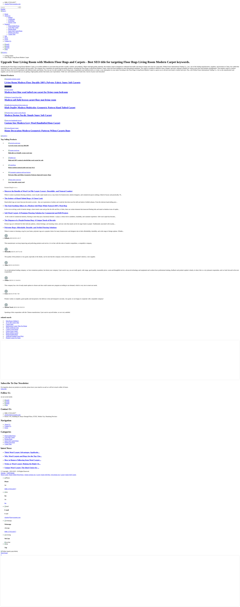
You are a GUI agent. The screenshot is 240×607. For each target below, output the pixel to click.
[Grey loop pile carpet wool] (14, 180)
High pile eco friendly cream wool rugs (20, 153)
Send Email (4, 553)
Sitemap (3, 473)
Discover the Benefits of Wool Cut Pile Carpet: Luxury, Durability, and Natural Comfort (38, 191)
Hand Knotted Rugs (12, 334)
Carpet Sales (9, 324)
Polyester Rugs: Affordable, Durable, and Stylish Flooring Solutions (30, 228)
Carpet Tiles (11, 34)
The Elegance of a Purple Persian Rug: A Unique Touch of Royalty (30, 220)
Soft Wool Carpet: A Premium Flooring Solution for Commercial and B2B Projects (36, 213)
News (6, 38)
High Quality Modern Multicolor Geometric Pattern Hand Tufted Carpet (39, 107)
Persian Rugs (12, 29)
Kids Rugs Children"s (12, 321)
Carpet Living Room (12, 329)
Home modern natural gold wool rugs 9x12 (21, 167)
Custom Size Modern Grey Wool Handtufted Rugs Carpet (32, 123)
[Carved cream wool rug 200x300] (14, 143)
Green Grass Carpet (12, 331)
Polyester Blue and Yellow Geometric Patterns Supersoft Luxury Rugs (29, 175)
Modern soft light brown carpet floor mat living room (30, 100)
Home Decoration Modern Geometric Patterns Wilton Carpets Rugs (37, 130)
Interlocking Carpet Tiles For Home (16, 326)
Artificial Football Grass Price (15, 336)
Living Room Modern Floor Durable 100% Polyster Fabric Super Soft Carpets (42, 82)
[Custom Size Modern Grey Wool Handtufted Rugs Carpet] (13, 120)
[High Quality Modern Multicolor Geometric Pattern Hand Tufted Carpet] (16, 105)
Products (7, 24)
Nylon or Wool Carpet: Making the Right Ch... (22, 464)
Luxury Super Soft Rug (43, 475)
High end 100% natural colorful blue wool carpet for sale (25, 160)
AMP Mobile (10, 473)
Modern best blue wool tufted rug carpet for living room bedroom (36, 92)
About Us (7, 16)
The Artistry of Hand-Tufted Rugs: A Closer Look (23, 198)
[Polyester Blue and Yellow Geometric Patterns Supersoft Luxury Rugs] (19, 172)
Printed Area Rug (13, 32)
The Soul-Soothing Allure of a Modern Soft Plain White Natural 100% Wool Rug (35, 206)
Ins (5, 503)
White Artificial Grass (12, 328)
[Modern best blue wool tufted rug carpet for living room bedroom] (8, 89)
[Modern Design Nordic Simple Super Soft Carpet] (15, 113)
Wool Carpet (4, 475)
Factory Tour (12, 22)
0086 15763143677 (10, 489)
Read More (8, 86)
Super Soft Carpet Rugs (15, 31)
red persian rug (55, 475)
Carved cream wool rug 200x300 (18, 145)
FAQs (6, 39)
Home (6, 14)
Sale (5, 36)
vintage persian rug (30, 475)
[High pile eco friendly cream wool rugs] (13, 150)
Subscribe (4, 389)
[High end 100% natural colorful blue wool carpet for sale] (12, 158)
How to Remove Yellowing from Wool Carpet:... (22, 460)
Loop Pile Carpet (13, 27)
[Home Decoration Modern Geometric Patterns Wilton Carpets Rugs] (11, 128)
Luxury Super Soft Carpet (68, 475)
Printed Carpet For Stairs (13, 338)
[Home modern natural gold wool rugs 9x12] (12, 165)
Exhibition (11, 21)
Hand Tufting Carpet (12, 333)
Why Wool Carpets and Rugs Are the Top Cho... (23, 456)
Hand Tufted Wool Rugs (16, 475)
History (10, 17)
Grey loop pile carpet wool (16, 182)
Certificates (11, 19)
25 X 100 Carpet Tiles (12, 322)
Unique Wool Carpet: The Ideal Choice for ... (21, 468)
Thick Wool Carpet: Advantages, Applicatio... (22, 452)
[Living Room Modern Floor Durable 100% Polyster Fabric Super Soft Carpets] (12, 79)
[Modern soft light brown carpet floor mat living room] (13, 97)
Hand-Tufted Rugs (13, 26)
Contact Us (7, 41)
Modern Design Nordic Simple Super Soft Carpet (28, 115)
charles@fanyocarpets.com (12, 4)
